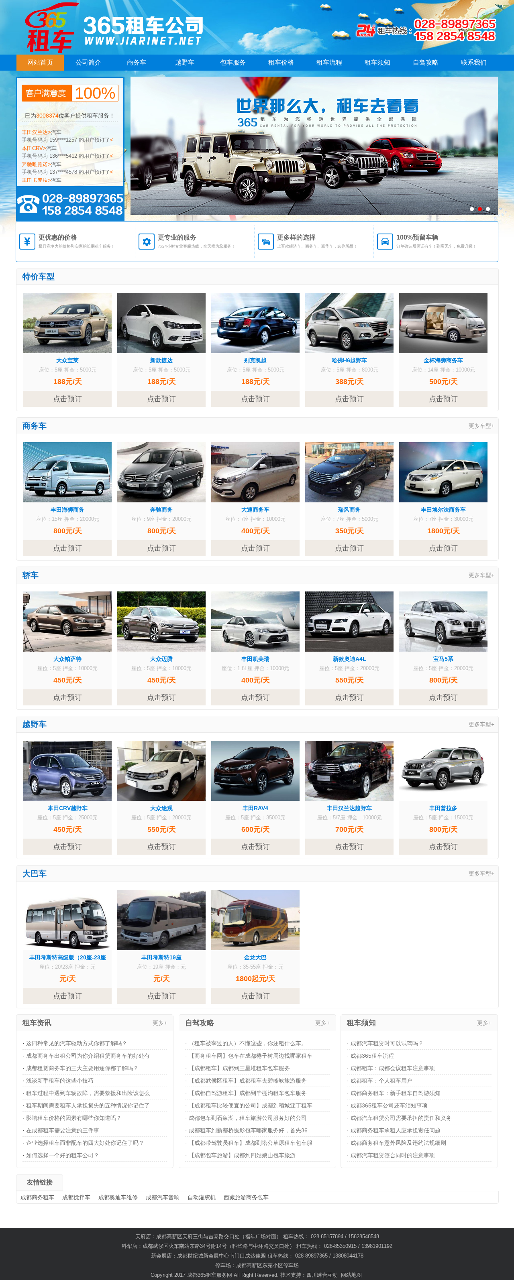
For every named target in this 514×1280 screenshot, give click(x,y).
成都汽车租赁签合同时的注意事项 (393, 1155)
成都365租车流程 (372, 1055)
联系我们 (474, 62)
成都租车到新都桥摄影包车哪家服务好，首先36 (248, 1130)
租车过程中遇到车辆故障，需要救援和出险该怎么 (88, 1093)
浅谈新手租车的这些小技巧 (60, 1080)
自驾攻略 (426, 62)
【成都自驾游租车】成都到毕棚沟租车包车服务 (248, 1093)
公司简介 (88, 62)
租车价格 (281, 62)
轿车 (30, 575)
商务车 (136, 62)
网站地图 (351, 1275)
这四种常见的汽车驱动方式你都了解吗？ (76, 1043)
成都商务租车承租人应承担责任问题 (396, 1130)
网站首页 (40, 62)
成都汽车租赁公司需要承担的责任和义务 (401, 1118)
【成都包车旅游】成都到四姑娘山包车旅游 (242, 1155)
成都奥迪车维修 (118, 1197)
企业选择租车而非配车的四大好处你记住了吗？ (85, 1143)
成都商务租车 (37, 1197)
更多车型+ (481, 426)
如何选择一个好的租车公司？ (62, 1155)
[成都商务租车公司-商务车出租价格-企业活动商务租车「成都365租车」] (95, 27)
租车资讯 (36, 1023)
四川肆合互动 (322, 1275)
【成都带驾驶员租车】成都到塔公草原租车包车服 (250, 1143)
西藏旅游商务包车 (246, 1197)
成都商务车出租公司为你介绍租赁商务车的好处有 (88, 1055)
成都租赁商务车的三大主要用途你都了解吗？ (82, 1068)
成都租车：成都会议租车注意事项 (393, 1068)
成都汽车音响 (162, 1197)
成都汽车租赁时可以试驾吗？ (387, 1043)
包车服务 (233, 62)
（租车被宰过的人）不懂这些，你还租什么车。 (248, 1043)
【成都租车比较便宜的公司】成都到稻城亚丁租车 (250, 1105)
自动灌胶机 (202, 1197)
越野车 (184, 62)
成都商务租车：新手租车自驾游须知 (396, 1093)
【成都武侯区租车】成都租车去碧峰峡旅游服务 (248, 1080)
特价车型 (38, 276)
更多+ (160, 1023)
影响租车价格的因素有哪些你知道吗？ (74, 1118)
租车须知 (377, 62)
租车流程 (329, 62)
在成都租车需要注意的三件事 (62, 1130)
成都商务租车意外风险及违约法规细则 (398, 1143)
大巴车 (34, 873)
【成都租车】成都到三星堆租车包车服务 (239, 1068)
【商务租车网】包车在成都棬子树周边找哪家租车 (250, 1055)
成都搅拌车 (76, 1197)
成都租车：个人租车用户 (381, 1080)
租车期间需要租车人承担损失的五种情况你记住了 (88, 1105)
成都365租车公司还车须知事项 (389, 1105)
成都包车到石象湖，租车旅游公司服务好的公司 (248, 1118)
